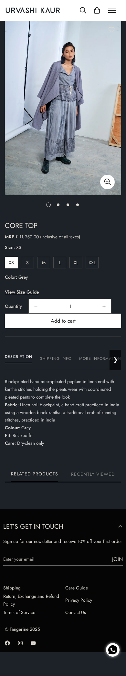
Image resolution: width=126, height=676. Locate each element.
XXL (94, 263)
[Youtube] (33, 643)
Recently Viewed (93, 474)
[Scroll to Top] (114, 627)
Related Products (34, 474)
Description (18, 356)
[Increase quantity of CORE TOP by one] (104, 306)
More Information (100, 358)
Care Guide (76, 588)
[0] (96, 10)
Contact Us (75, 612)
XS (13, 263)
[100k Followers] (20, 643)
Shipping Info (55, 358)
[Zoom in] (107, 182)
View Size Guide (22, 292)
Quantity (13, 306)
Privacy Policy (78, 600)
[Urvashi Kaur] (32, 10)
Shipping (12, 588)
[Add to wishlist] (111, 29)
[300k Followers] (7, 643)
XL (78, 263)
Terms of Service (19, 612)
